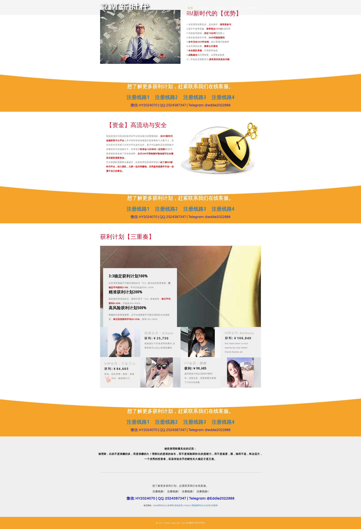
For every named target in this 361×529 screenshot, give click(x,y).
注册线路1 (138, 210)
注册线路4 (223, 210)
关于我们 (204, 8)
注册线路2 (166, 210)
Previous (25, 50)
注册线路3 (194, 210)
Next (336, 50)
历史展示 (236, 8)
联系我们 (252, 8)
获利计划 (220, 8)
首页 (190, 8)
